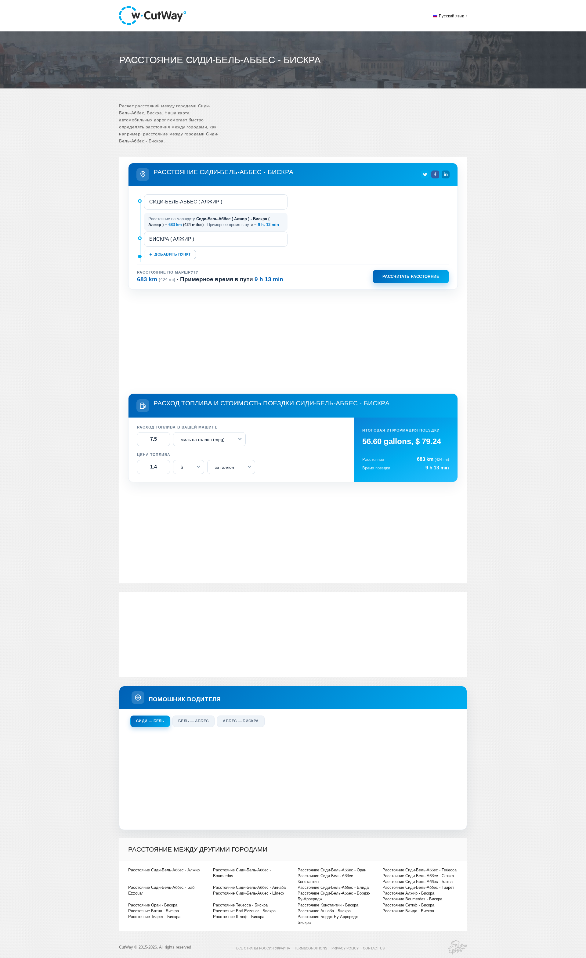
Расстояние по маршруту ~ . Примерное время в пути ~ (213, 222)
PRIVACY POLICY (345, 948)
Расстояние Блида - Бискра (408, 911)
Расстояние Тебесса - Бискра (240, 905)
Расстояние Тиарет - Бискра (154, 916)
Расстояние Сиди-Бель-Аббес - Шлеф (248, 893)
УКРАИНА (282, 948)
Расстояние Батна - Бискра (153, 911)
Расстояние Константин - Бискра (328, 905)
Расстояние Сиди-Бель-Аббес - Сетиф (418, 876)
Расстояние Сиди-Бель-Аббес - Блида (333, 887)
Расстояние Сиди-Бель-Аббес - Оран (332, 870)
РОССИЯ (266, 948)
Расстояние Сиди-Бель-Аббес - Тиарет (418, 887)
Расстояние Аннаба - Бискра (324, 911)
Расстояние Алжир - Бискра (408, 893)
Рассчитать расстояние (410, 276)
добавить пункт (172, 254)
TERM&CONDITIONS (310, 948)
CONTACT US (374, 948)
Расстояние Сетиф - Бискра (408, 905)
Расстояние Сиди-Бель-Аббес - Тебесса (419, 870)
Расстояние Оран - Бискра (152, 905)
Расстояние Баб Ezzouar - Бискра (244, 911)
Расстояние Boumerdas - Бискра (412, 899)
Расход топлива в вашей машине (177, 427)
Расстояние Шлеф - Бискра (238, 916)
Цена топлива (153, 455)
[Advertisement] (293, 340)
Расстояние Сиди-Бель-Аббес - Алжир (164, 870)
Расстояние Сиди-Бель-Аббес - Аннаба (249, 887)
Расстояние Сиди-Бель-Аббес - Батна (417, 881)
